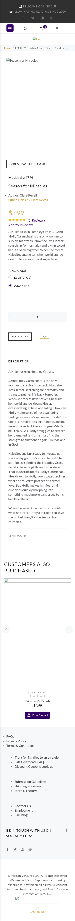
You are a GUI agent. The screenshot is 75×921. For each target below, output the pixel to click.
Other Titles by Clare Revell (28, 200)
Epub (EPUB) (22, 277)
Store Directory (26, 791)
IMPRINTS (20, 48)
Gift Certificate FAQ (29, 762)
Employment (24, 810)
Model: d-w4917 (37, 692)
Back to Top (37, 911)
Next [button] (69, 629)
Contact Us (23, 806)
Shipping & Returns (28, 786)
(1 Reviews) (36, 220)
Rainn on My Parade (37, 701)
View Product (39, 715)
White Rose (36, 48)
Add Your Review (20, 225)
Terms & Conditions (20, 745)
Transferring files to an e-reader (37, 757)
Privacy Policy (16, 741)
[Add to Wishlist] (44, 336)
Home (7, 48)
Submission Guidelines (30, 781)
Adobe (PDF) (22, 286)
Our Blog (21, 815)
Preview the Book (27, 164)
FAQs (10, 736)
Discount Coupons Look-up (34, 766)
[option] (37, 113)
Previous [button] (6, 629)
